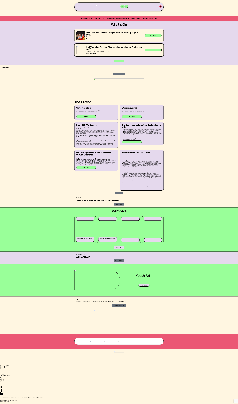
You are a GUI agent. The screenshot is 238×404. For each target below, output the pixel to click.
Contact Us (2, 373)
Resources (2, 381)
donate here (110, 144)
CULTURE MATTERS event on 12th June (134, 182)
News (1, 377)
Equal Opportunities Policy (6, 375)
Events (1, 378)
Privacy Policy (3, 374)
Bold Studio (6, 401)
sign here (133, 139)
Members (2, 379)
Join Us (1, 382)
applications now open (93, 164)
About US (2, 371)
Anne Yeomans (84, 130)
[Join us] (124, 6)
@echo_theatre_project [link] (104, 130)
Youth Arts (2, 380)
